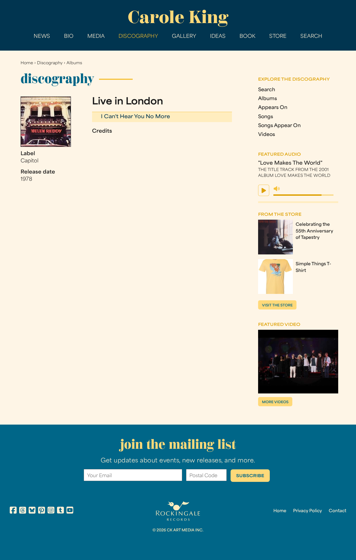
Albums (74, 63)
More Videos (275, 402)
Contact (337, 511)
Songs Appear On (279, 125)
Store (277, 36)
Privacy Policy (307, 511)
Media (96, 36)
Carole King (178, 17)
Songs (265, 117)
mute (276, 188)
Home (27, 63)
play (263, 190)
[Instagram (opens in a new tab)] (51, 511)
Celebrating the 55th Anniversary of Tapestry (314, 231)
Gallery (184, 36)
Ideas (218, 36)
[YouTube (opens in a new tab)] (69, 511)
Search (311, 36)
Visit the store (277, 305)
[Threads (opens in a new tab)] (22, 511)
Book (247, 36)
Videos (266, 134)
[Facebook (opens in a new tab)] (13, 511)
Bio (68, 36)
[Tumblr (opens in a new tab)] (60, 511)
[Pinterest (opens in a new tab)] (41, 511)
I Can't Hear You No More (135, 117)
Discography (138, 36)
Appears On (272, 107)
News (42, 36)
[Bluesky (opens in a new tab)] (32, 511)
